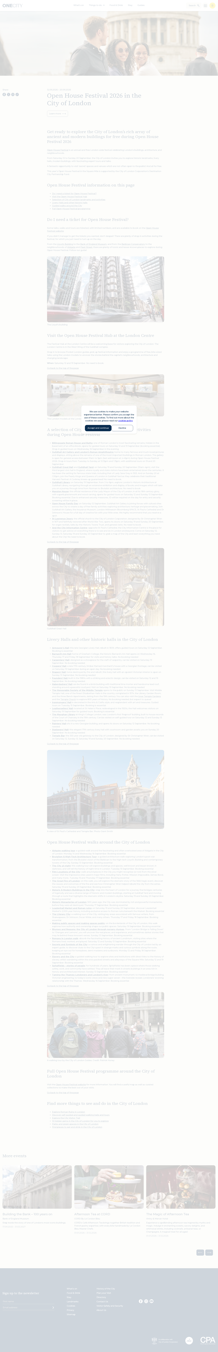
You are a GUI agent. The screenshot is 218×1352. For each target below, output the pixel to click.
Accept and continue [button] (98, 428)
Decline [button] (122, 428)
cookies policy (125, 421)
